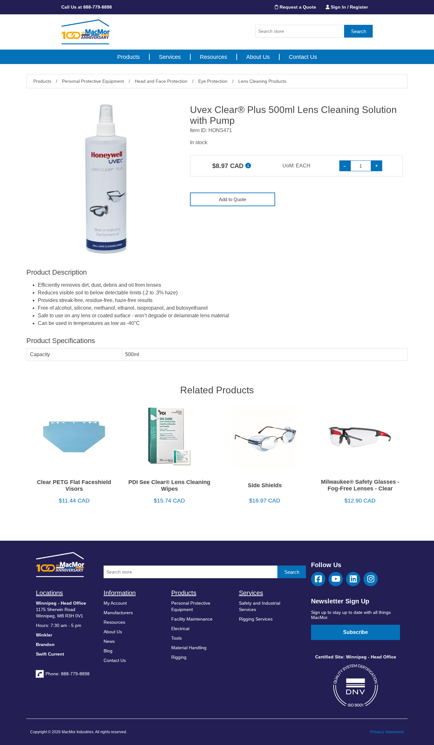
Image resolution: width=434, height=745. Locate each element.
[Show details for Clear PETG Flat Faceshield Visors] (74, 439)
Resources (213, 57)
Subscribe (355, 632)
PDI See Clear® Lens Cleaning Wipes (169, 485)
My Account (115, 603)
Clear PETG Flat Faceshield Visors (74, 485)
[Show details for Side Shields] (265, 439)
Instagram (370, 579)
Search (358, 31)
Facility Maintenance (192, 619)
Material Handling (189, 647)
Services (170, 57)
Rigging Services (256, 619)
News (109, 641)
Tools (176, 638)
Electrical (180, 628)
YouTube (336, 579)
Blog (108, 650)
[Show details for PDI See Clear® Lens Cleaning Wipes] (169, 439)
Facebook (318, 579)
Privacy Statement (387, 732)
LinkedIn (353, 579)
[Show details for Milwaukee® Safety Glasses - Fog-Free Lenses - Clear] (360, 439)
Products (128, 57)
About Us (258, 57)
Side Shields (265, 485)
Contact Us (303, 57)
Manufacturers (118, 612)
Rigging (178, 657)
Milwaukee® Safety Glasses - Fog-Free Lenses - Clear (360, 485)
